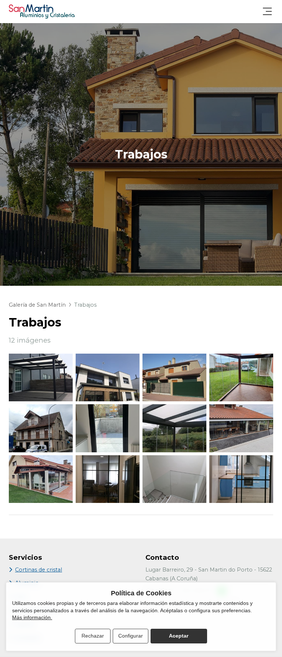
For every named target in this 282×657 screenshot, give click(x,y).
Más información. (32, 617)
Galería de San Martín (37, 305)
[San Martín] (42, 11)
